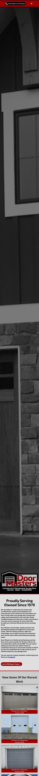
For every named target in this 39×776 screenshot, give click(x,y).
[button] (31, 3)
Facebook (11, 657)
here (33, 655)
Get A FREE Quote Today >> (11, 664)
